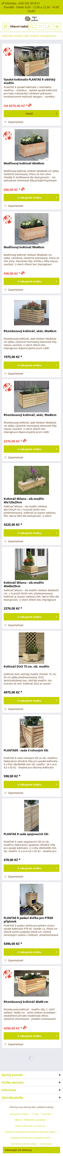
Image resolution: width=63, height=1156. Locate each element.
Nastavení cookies (19, 1114)
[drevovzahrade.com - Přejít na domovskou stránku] (31, 18)
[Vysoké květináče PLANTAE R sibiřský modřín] (31, 61)
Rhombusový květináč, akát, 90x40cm (30, 415)
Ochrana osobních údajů (23, 1143)
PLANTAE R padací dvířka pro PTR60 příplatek (28, 919)
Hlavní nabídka (21, 26)
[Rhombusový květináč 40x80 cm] (31, 983)
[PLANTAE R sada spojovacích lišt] (31, 815)
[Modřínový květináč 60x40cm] (31, 145)
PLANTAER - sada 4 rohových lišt (26, 750)
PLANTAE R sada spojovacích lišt (26, 834)
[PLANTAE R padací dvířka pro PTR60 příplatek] (31, 899)
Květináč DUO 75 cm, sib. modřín (26, 666)
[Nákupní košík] (57, 26)
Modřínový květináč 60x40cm (24, 163)
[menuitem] (17, 26)
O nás (35, 1114)
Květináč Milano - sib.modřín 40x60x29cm (24, 584)
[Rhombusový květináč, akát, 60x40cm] (31, 312)
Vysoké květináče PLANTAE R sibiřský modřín (29, 81)
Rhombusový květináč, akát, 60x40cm (30, 331)
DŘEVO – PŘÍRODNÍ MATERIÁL (30, 1120)
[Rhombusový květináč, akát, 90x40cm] (31, 396)
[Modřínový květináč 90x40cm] (31, 229)
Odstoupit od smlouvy (18, 1150)
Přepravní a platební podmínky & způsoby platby (30, 1131)
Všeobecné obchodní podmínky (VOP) (30, 1137)
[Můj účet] (48, 26)
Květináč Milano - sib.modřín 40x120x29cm (24, 500)
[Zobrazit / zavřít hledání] (31, 26)
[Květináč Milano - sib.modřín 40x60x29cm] (31, 564)
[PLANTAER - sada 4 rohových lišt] (31, 732)
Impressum (46, 1143)
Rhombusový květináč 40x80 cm (26, 1002)
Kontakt (46, 1114)
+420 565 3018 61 (29, 3)
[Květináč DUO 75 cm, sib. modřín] (31, 648)
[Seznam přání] (40, 26)
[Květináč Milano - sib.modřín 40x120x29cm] (31, 480)
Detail (29, 113)
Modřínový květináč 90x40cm (24, 247)
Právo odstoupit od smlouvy (30, 1125)
